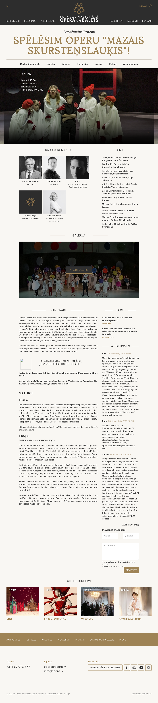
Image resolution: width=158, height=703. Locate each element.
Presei (122, 640)
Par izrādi (82, 64)
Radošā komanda (30, 64)
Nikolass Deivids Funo (112, 213)
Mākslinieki (116, 21)
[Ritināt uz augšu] (151, 696)
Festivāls (31, 640)
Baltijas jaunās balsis (102, 640)
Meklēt (143, 6)
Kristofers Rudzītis (124, 211)
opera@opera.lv (55, 666)
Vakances (47, 640)
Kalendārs (30, 21)
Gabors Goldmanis (124, 191)
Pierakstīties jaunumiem (105, 667)
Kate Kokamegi (123, 204)
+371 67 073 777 (18, 666)
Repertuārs (13, 21)
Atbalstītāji (64, 640)
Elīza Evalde (125, 220)
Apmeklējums (48, 21)
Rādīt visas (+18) (130, 525)
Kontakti (147, 21)
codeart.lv (147, 694)
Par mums (132, 21)
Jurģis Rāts (118, 197)
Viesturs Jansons (119, 187)
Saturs (98, 64)
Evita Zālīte (121, 177)
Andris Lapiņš (123, 184)
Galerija (65, 64)
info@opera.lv (53, 671)
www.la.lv (106, 323)
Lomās (51, 64)
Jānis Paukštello (122, 224)
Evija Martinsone (121, 174)
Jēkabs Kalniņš (124, 193)
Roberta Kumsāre (124, 217)
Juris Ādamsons (121, 160)
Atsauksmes (130, 64)
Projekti (79, 640)
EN (7, 6)
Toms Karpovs (109, 193)
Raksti (112, 64)
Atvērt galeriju (79, 270)
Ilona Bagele (119, 167)
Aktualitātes (13, 640)
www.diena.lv (108, 337)
